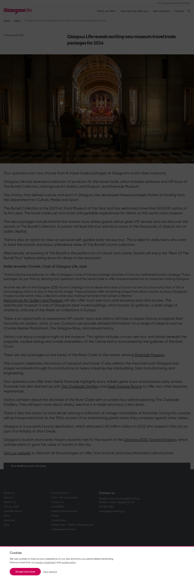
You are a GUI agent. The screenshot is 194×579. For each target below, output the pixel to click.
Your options (50, 571)
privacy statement (46, 562)
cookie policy (68, 562)
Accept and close (25, 571)
